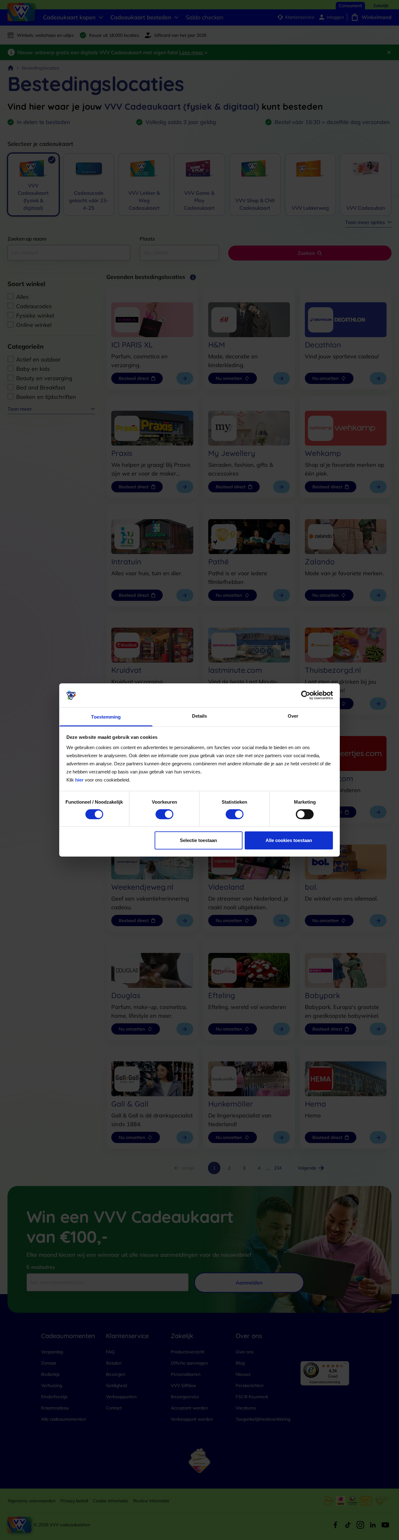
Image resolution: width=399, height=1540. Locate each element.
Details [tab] (199, 716)
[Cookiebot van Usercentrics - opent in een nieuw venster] (305, 695)
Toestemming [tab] (106, 717)
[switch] (164, 814)
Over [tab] (293, 716)
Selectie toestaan (198, 840)
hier (79, 779)
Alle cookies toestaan (289, 840)
